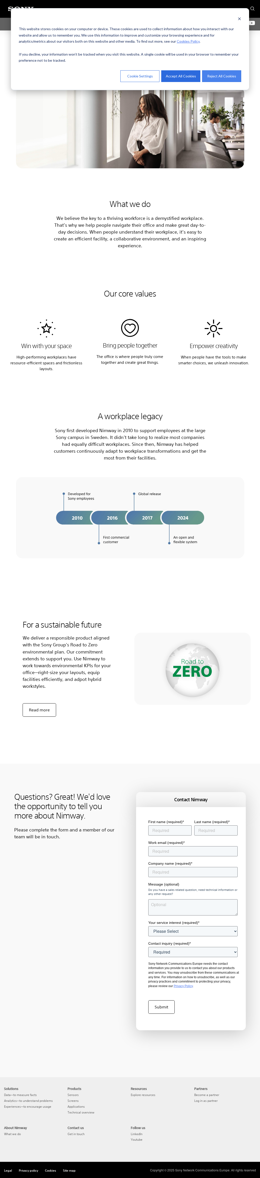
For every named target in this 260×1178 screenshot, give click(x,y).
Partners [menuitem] (200, 1089)
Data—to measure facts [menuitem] (20, 1095)
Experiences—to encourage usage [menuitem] (27, 1106)
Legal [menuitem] (8, 1170)
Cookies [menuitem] (50, 1170)
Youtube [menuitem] (136, 1139)
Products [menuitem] (74, 1089)
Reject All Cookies (221, 76)
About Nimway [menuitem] (15, 1128)
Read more (39, 709)
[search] (252, 7)
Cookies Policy (188, 41)
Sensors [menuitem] (73, 1095)
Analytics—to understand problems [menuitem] (28, 1101)
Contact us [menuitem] (76, 1128)
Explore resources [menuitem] (143, 1095)
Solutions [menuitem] (11, 1089)
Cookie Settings (140, 76)
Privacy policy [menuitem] (28, 1170)
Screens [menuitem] (73, 1101)
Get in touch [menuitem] (76, 1134)
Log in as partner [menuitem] (206, 1101)
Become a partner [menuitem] (206, 1095)
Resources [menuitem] (139, 1089)
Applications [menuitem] (76, 1106)
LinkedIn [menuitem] (136, 1134)
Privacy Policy (183, 986)
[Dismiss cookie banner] (239, 19)
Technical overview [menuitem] (81, 1112)
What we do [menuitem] (12, 1134)
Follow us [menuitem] (138, 1128)
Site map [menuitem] (69, 1170)
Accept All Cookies (181, 76)
